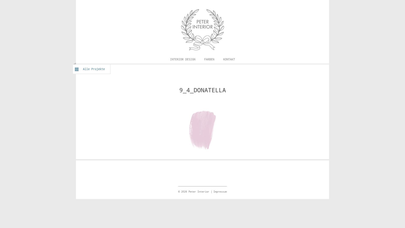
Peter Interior (202, 5)
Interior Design (182, 59)
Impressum (220, 191)
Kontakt (229, 59)
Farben (209, 59)
